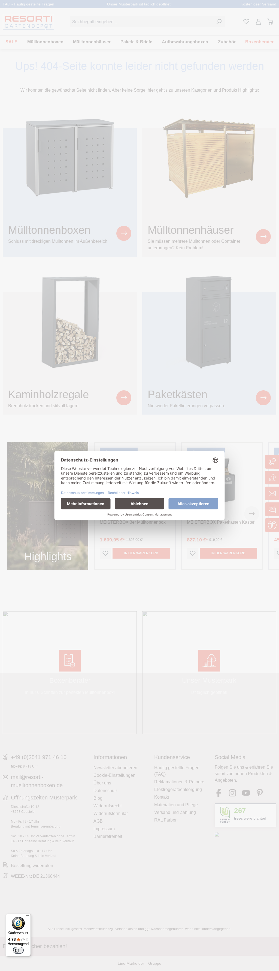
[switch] (18, 950)
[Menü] (27, 917)
